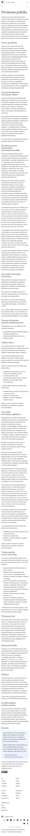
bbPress (3, 807)
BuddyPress (4, 810)
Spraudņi (18, 783)
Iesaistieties (19, 790)
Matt (2, 805)
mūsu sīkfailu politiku (14, 696)
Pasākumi (18, 793)
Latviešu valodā (9, 816)
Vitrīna (17, 778)
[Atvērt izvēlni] (28, 2)
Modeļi (17, 786)
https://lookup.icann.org (11, 754)
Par (2, 6)
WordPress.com (5, 802)
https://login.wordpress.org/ (17, 371)
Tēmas (17, 781)
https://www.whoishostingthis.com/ (14, 757)
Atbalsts (3, 793)
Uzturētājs (4, 783)
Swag (18, 798)
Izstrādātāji (4, 795)
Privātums (3, 786)
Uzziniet (3, 790)
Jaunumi (3, 781)
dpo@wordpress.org (6, 768)
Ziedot (17, 795)
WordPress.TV (5, 798)
